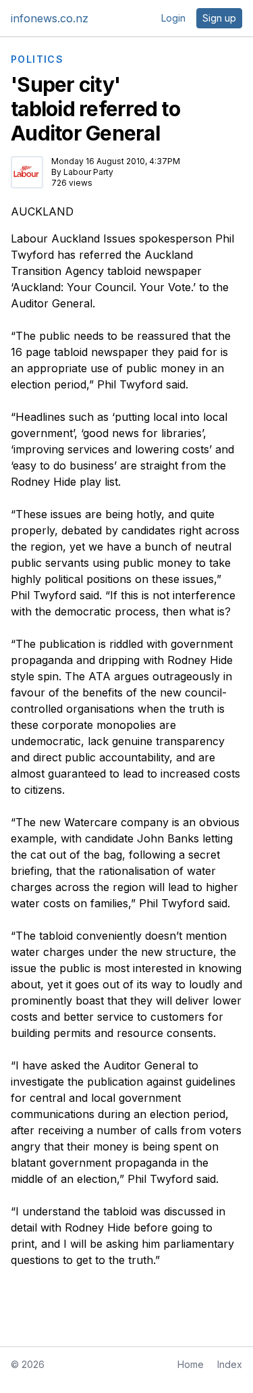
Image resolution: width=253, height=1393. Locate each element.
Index (229, 1364)
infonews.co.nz (49, 18)
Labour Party (88, 172)
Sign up (219, 18)
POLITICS (37, 59)
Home (190, 1364)
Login (173, 18)
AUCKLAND (42, 211)
